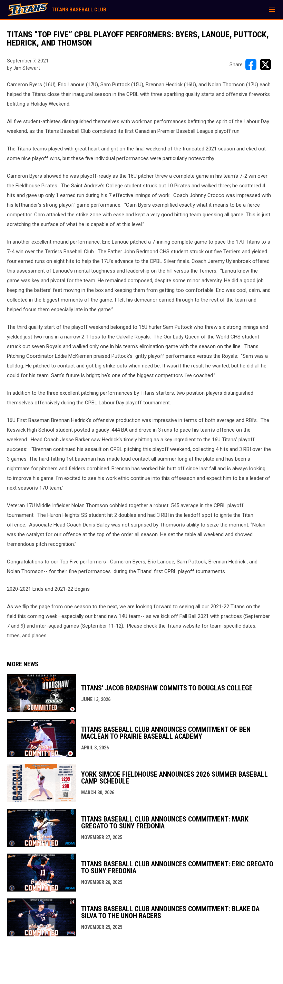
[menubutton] (272, 10)
